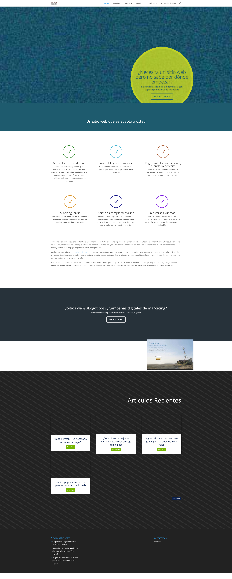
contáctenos (116, 319)
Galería (138, 3)
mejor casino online (83, 252)
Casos (127, 3)
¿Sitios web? (75, 308)
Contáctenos (152, 3)
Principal (105, 3)
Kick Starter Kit (162, 96)
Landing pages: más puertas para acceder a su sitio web (70, 483)
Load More (176, 498)
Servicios (116, 3)
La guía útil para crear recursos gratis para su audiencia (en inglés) (161, 441)
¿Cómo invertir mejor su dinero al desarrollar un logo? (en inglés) (116, 441)
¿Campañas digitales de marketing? (137, 308)
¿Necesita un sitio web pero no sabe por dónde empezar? (161, 77)
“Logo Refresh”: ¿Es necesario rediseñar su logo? (70, 440)
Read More (70, 447)
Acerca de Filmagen (168, 3)
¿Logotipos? (96, 308)
